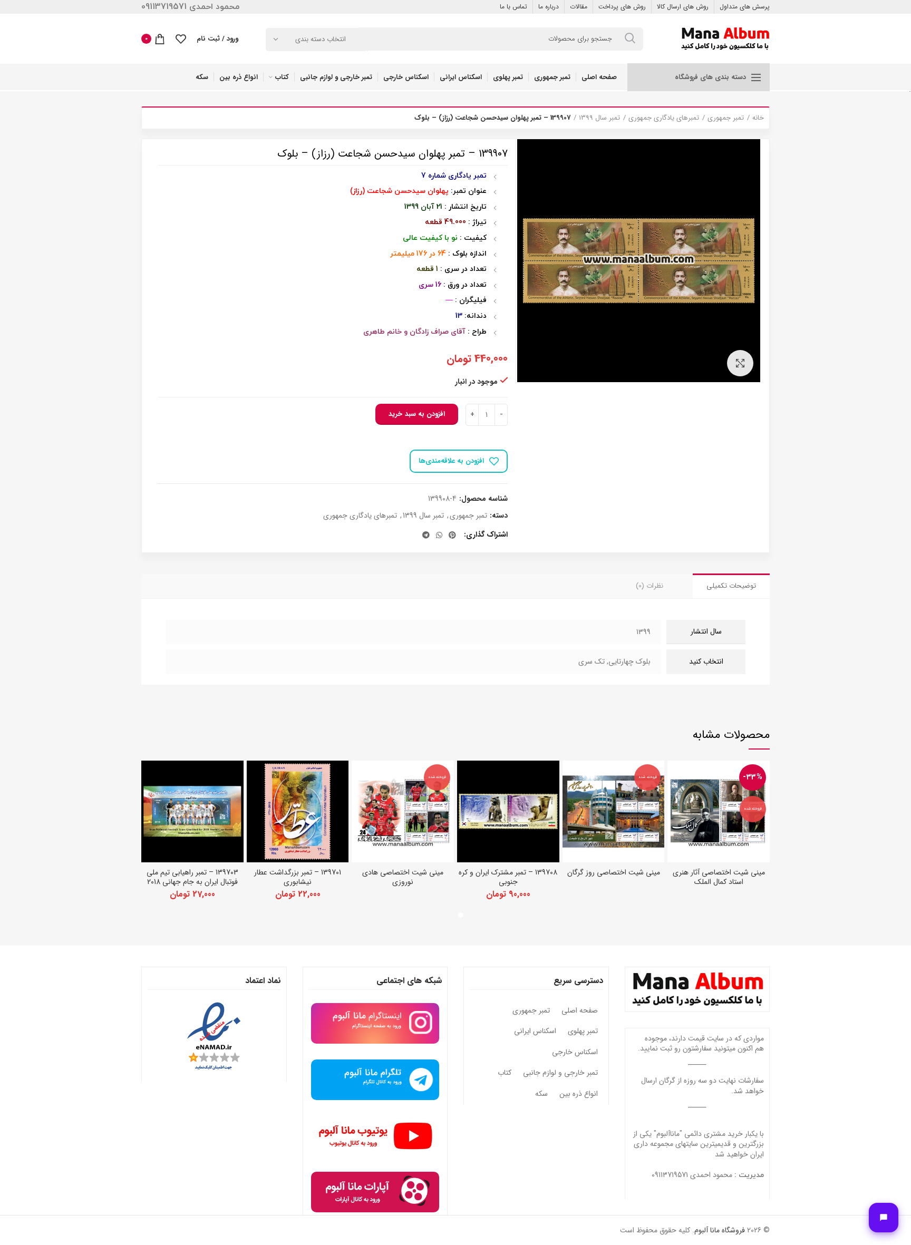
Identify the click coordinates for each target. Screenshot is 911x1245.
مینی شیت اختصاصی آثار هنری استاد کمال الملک (719, 877)
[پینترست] (452, 535)
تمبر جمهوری (726, 118)
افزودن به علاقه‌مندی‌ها (451, 460)
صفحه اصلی (579, 1011)
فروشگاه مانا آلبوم (719, 1230)
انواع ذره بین (578, 1094)
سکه (541, 1094)
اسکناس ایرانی (535, 1031)
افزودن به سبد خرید (417, 414)
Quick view (675, 778)
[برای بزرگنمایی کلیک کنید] (740, 363)
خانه (758, 118)
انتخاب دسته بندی (320, 39)
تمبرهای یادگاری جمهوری (663, 118)
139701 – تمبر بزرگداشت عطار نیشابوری (297, 877)
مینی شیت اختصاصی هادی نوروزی (402, 877)
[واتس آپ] (439, 535)
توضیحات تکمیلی (731, 585)
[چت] (883, 1217)
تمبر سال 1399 (599, 118)
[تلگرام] (426, 535)
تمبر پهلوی (583, 1031)
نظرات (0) (649, 585)
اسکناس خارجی (575, 1052)
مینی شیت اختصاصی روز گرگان (613, 872)
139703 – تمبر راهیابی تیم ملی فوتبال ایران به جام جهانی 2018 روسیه (192, 882)
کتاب (504, 1073)
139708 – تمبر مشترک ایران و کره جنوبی (508, 877)
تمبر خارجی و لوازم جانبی (560, 1073)
